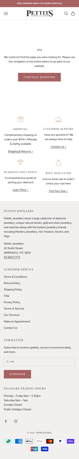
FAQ (6, 296)
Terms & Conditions (15, 276)
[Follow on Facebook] (6, 421)
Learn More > (21, 190)
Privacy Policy (12, 302)
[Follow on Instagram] (16, 421)
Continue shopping (39, 77)
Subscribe (17, 374)
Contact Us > (59, 146)
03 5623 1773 (12, 257)
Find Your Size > (58, 191)
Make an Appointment (17, 321)
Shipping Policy (13, 289)
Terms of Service (14, 308)
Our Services (12, 315)
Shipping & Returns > (20, 151)
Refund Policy (12, 283)
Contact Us (10, 328)
